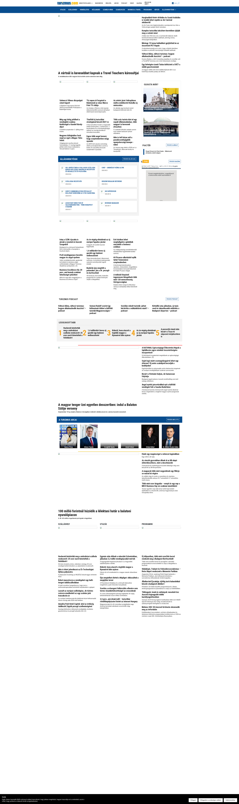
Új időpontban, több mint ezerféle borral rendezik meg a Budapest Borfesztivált (158, 557)
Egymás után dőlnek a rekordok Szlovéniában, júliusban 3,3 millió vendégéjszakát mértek (118, 557)
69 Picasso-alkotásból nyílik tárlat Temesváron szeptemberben (124, 259)
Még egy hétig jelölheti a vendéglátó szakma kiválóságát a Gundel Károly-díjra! (71, 123)
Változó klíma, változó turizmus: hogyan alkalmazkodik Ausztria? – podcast (158, 55)
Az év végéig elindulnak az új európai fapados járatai (98, 240)
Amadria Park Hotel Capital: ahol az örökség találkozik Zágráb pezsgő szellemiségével (76, 605)
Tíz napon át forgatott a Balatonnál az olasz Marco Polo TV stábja (97, 102)
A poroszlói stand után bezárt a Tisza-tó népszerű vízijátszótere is (170, 333)
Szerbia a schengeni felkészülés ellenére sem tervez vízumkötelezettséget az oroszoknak (119, 589)
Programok (147, 9)
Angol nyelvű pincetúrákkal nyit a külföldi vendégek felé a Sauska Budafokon (158, 385)
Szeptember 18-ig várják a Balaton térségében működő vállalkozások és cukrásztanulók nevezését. (92, 412)
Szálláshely (72, 9)
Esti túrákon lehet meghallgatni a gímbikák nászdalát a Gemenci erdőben (123, 243)
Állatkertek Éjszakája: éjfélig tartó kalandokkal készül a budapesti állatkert (161, 582)
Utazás (62, 9)
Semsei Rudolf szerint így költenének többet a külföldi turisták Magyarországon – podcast (101, 309)
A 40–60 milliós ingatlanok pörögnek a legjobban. (75, 518)
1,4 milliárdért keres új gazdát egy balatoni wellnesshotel (96, 253)
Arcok (116, 3)
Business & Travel (134, 9)
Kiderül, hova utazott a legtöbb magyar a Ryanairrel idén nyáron (121, 332)
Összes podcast (172, 299)
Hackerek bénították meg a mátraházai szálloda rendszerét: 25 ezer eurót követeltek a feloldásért (73, 333)
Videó (132, 3)
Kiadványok (99, 3)
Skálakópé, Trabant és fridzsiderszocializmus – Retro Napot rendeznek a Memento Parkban (161, 570)
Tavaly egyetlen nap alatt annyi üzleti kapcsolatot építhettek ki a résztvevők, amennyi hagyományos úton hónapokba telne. (160, 490)
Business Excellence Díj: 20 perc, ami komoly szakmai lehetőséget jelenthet (71, 272)
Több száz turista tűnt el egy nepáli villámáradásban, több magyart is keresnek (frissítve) (125, 123)
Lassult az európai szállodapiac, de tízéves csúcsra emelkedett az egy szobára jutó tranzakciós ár (75, 593)
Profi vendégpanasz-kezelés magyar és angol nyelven (71, 256)
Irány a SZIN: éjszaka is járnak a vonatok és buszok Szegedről (71, 242)
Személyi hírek (108, 9)
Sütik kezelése (230, 800)
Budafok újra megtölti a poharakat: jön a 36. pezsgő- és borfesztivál (98, 270)
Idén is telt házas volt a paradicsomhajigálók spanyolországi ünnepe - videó (123, 141)
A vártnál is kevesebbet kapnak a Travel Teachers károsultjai (98, 73)
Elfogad (193, 800)
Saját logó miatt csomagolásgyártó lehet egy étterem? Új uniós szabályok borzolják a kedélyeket (160, 363)
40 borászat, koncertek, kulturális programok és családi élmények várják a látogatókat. (97, 277)
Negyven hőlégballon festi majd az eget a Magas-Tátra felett (71, 138)
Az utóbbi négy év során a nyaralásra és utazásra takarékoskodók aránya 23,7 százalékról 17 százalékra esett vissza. (160, 478)
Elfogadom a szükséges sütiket (210, 800)
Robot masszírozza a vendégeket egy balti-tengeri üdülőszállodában (75, 581)
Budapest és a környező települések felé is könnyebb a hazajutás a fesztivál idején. (72, 249)
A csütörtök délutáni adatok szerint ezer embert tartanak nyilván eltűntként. (124, 131)
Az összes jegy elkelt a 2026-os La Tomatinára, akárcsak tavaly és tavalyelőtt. (124, 149)
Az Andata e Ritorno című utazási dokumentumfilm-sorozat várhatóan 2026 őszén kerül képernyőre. (98, 110)
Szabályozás (120, 9)
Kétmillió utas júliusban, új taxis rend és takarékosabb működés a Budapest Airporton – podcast (165, 308)
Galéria (139, 3)
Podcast (124, 3)
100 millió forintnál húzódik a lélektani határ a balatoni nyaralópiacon (94, 513)
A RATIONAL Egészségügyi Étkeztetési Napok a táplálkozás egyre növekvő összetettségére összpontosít (161, 350)
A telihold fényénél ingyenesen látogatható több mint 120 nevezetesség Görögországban (125, 278)
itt (170, 175)
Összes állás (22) (129, 159)
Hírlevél (108, 3)
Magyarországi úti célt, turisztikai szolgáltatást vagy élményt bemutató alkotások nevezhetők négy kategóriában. (117, 606)
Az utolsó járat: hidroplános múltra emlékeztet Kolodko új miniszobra (125, 102)
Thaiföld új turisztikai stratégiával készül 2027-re (98, 120)
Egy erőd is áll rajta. (148, 457)
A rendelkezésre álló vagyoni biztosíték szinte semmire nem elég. (80, 76)
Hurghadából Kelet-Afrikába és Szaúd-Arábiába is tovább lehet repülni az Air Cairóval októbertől (161, 20)
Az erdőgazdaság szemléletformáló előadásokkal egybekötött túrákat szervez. (125, 251)
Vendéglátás (84, 9)
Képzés (157, 9)
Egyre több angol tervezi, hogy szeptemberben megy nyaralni (98, 138)
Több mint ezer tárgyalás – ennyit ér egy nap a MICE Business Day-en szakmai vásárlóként (161, 484)
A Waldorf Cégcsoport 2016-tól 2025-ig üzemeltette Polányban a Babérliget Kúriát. (70, 107)
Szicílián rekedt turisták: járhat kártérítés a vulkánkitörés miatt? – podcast (135, 308)
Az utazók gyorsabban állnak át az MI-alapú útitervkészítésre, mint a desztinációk (159, 461)
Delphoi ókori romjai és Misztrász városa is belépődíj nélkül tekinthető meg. (125, 286)
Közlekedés (96, 9)
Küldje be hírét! (148, 3)
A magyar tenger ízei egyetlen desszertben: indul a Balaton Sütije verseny (97, 406)
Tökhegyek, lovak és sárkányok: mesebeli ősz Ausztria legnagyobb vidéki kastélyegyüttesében (160, 594)
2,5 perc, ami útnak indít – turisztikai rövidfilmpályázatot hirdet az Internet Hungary (119, 600)
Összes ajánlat (172, 145)
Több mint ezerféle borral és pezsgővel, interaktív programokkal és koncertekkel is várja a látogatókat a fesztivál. (159, 563)
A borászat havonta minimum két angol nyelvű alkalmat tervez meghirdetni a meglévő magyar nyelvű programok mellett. (160, 391)
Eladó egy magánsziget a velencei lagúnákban (160, 454)
